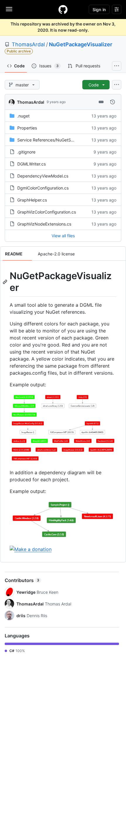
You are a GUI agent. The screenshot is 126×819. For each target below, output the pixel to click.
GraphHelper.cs (32, 199)
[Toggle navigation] (9, 9)
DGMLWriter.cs (31, 163)
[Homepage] (63, 9)
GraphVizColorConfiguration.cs (46, 211)
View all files (63, 235)
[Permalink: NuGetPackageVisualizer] (5, 282)
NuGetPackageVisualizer (80, 44)
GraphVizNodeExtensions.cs (44, 223)
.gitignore (26, 151)
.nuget (23, 115)
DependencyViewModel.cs (42, 175)
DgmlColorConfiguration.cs (43, 187)
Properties (27, 127)
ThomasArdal (28, 44)
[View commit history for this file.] (113, 102)
